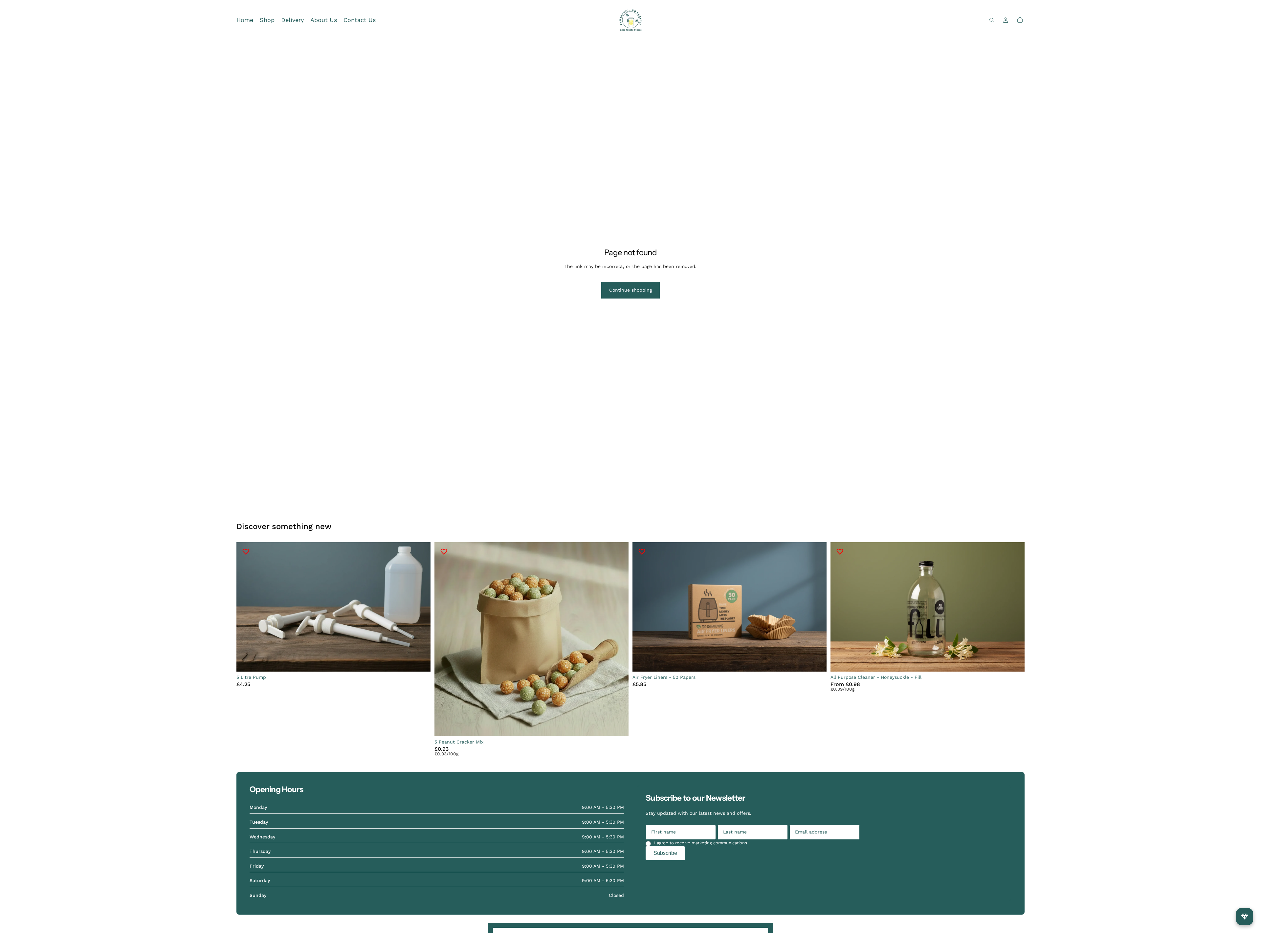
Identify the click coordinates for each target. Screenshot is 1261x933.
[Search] (991, 20)
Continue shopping (630, 290)
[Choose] (1014, 661)
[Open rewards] (1244, 916)
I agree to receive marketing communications (700, 842)
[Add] (420, 661)
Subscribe (665, 853)
